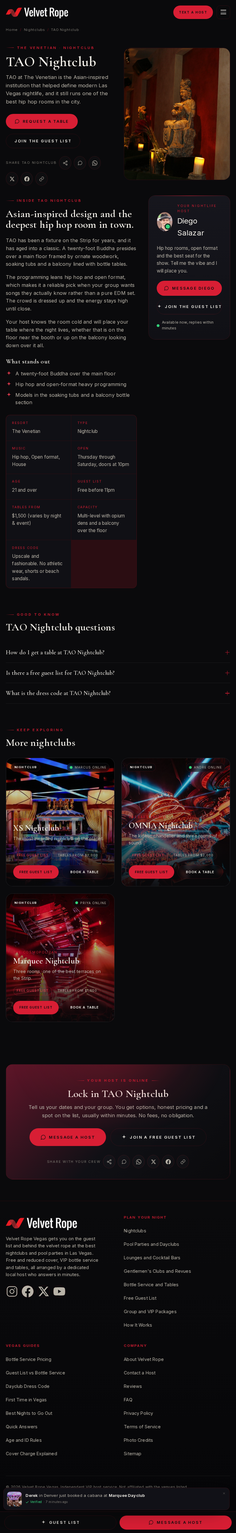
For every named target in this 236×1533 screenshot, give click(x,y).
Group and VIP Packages (150, 1311)
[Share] (65, 163)
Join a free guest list (163, 1137)
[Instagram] (12, 1291)
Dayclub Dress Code (27, 1386)
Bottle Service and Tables (151, 1284)
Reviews (133, 1386)
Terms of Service (142, 1426)
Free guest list (36, 872)
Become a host (51, 1498)
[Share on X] (12, 179)
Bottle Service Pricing (28, 1359)
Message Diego (193, 288)
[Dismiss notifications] (224, 1526)
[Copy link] (41, 179)
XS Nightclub (36, 828)
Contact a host (19, 1498)
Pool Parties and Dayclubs (151, 1244)
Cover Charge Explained (31, 1453)
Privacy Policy (138, 1413)
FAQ (128, 1399)
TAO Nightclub (65, 30)
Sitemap (132, 1453)
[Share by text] (80, 163)
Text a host (193, 12)
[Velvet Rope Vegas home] (37, 12)
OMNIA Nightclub (161, 826)
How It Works (138, 1325)
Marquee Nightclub (46, 961)
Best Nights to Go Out (29, 1413)
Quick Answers (21, 1426)
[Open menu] (223, 12)
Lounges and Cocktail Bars (152, 1257)
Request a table (46, 121)
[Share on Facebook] (27, 179)
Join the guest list (43, 141)
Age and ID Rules (24, 1440)
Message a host (72, 1137)
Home (12, 30)
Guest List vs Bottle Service (35, 1372)
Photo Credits (138, 1440)
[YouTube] (59, 1291)
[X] (43, 1291)
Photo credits (93, 1498)
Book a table (84, 872)
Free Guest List (140, 1298)
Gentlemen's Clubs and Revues (157, 1271)
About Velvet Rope (144, 1359)
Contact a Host (139, 1372)
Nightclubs (34, 30)
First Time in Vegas (26, 1399)
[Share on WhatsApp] (94, 163)
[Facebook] (28, 1291)
